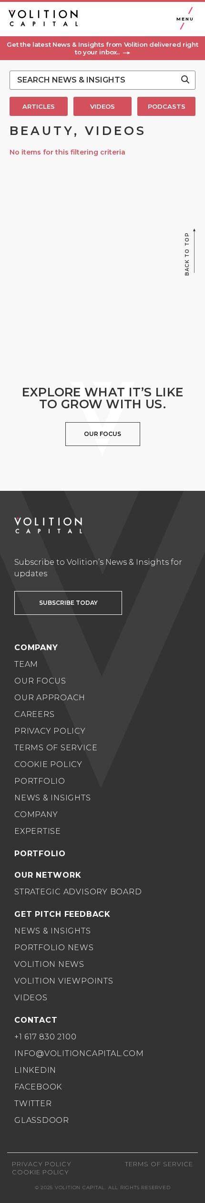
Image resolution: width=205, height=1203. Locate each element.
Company (36, 814)
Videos (31, 997)
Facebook (38, 1086)
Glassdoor (41, 1120)
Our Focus (40, 680)
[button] (102, 48)
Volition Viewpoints (63, 980)
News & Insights (52, 797)
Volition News (49, 964)
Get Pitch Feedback (62, 914)
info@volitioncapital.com (79, 1053)
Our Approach (49, 697)
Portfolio (39, 781)
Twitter (32, 1103)
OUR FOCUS (102, 433)
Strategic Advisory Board (78, 891)
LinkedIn (35, 1070)
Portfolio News (54, 947)
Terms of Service (55, 747)
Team (26, 664)
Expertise (37, 831)
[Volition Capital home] (43, 18)
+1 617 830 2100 (45, 1036)
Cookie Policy (48, 764)
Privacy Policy (50, 731)
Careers (34, 714)
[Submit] (185, 80)
